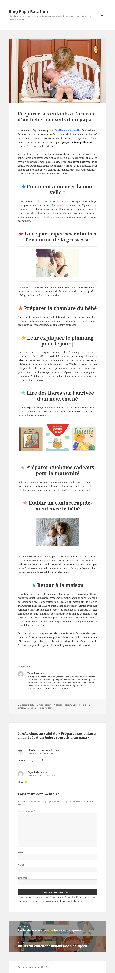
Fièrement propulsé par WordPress (34, 967)
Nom (20, 852)
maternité (39, 707)
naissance (49, 707)
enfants (30, 707)
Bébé (87, 704)
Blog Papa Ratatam (28, 11)
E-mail (21, 865)
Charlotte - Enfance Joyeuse (43, 750)
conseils (21, 707)
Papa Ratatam (45, 704)
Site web (22, 878)
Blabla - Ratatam (64, 704)
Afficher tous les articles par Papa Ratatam (47, 688)
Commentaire (26, 811)
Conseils (77, 704)
